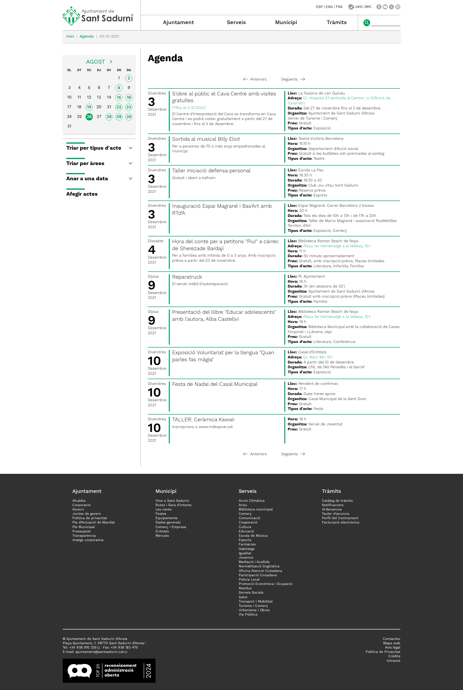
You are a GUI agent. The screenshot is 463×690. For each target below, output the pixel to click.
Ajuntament (178, 22)
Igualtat (245, 553)
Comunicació (249, 518)
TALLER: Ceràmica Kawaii (203, 419)
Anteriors (258, 79)
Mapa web (391, 643)
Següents (289, 79)
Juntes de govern (86, 514)
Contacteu (391, 639)
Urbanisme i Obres (254, 610)
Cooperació (248, 522)
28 (109, 117)
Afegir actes (82, 194)
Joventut (246, 557)
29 (118, 117)
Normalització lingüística (259, 566)
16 (129, 98)
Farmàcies (247, 544)
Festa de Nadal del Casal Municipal (215, 384)
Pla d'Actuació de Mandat (93, 522)
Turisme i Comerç (253, 606)
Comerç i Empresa (171, 527)
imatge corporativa (87, 540)
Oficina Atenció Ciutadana (260, 571)
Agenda (87, 37)
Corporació (81, 505)
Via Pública (248, 614)
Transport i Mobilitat (256, 601)
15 (119, 98)
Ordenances (332, 509)
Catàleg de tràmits (337, 500)
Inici (70, 37)
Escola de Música (253, 535)
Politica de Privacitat (383, 652)
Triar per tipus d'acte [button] (93, 148)
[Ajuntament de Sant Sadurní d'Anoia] (102, 24)
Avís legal (392, 647)
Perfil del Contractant (340, 518)
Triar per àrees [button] (85, 163)
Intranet (393, 661)
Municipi (286, 22)
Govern (78, 509)
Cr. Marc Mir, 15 (317, 357)
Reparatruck (187, 277)
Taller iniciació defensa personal (211, 171)
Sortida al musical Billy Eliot (206, 139)
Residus (245, 588)
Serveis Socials (251, 592)
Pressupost (81, 531)
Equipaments (166, 518)
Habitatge (247, 549)
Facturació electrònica (340, 522)
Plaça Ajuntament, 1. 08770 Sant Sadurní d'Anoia (103, 643)
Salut (243, 597)
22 (118, 107)
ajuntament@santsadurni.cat (99, 652)
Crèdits (394, 656)
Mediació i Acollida (254, 562)
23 (128, 107)
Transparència (84, 535)
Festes (161, 514)
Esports (245, 540)
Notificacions (332, 505)
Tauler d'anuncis (335, 514)
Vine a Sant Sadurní (172, 500)
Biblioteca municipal (256, 509)
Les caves (163, 509)
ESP (319, 7)
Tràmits (337, 22)
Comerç (245, 514)
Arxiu (243, 505)
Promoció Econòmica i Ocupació (265, 584)
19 (89, 107)
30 (128, 117)
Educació (246, 531)
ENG (329, 7)
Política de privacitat (89, 518)
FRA (339, 7)
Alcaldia (78, 500)
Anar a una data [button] (87, 178)
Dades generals (168, 522)
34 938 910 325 (83, 647)
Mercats (162, 535)
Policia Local (249, 579)
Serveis (236, 22)
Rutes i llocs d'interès (173, 505)
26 (89, 117)
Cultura (245, 527)
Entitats (162, 531)
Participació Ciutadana (258, 575)
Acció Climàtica (252, 500)
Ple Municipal (83, 527)
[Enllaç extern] (109, 670)
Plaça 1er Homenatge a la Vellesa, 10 (335, 246)
